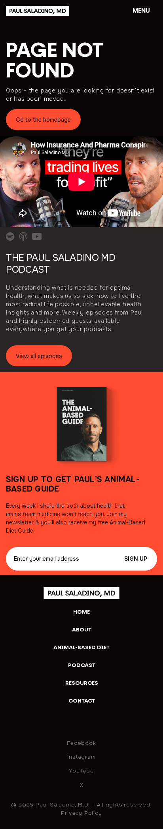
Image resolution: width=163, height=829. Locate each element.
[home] (47, 11)
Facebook (81, 743)
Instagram (81, 757)
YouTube (81, 770)
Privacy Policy (81, 813)
